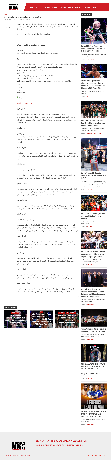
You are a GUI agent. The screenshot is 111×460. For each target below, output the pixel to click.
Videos (54, 7)
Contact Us (86, 7)
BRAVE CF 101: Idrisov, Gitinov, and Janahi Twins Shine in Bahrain (93, 216)
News (37, 7)
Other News (15, 313)
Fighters (63, 7)
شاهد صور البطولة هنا (25, 103)
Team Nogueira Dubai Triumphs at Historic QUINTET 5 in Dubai (93, 330)
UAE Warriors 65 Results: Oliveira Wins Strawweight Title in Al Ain (93, 175)
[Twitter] (92, 455)
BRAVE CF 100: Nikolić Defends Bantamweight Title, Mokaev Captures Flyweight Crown (93, 254)
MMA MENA (61, 313)
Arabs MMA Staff (19, 20)
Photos (77, 7)
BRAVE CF (90, 226)
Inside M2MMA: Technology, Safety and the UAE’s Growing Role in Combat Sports (15, 319)
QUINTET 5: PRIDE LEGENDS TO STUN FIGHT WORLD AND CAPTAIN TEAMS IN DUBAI (93, 414)
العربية (94, 7)
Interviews (46, 7)
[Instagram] (100, 455)
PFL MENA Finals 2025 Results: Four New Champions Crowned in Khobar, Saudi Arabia (67, 319)
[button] (37, 7)
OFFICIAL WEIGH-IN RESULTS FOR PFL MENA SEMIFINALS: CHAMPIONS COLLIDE (93, 366)
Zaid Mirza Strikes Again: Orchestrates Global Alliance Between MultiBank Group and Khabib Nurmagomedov (93, 293)
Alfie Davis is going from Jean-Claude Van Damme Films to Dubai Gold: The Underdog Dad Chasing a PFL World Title (41, 319)
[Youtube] (96, 455)
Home (31, 7)
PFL (41, 311)
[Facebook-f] (89, 455)
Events (70, 7)
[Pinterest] (104, 455)
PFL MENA (72, 313)
